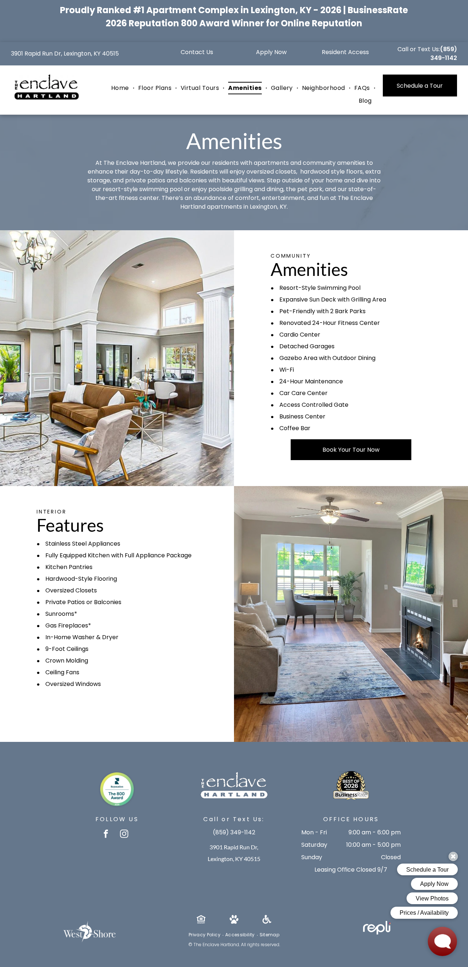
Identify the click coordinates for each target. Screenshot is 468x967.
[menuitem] (121, 88)
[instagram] (124, 834)
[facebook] (105, 834)
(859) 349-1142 (443, 53)
